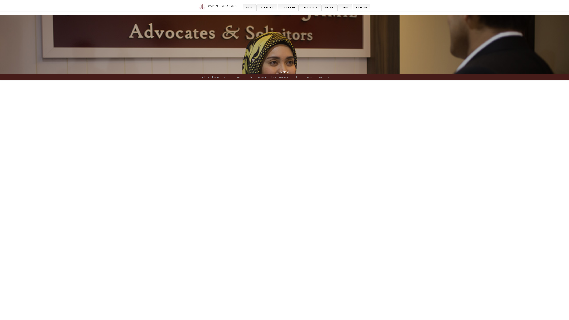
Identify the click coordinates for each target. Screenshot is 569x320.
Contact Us (361, 7)
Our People (265, 7)
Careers (344, 7)
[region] (284, 44)
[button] (281, 72)
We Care (329, 7)
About (249, 7)
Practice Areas (288, 7)
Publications (308, 7)
